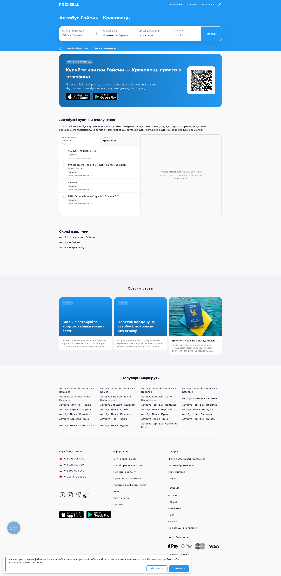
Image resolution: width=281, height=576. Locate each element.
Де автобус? (207, 4)
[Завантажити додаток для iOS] (78, 96)
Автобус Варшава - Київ (74, 418)
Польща (172, 501)
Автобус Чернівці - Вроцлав (199, 404)
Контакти (192, 4)
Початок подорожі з (73, 31)
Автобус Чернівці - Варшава (158, 404)
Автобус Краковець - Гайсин (77, 237)
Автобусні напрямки (77, 48)
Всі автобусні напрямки (182, 528)
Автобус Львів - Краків (114, 409)
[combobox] (62, 35)
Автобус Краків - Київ (154, 418)
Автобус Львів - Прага (154, 414)
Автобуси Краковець (72, 247)
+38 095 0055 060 (74, 458)
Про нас (118, 504)
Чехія (171, 515)
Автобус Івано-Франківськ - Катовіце (199, 390)
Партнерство (121, 498)
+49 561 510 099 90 (75, 476)
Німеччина (174, 508)
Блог (116, 491)
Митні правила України (127, 465)
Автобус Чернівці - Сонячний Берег (159, 425)
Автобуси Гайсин (69, 242)
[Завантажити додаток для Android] (105, 96)
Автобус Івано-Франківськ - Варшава (76, 390)
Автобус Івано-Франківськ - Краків (117, 390)
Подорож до (110, 31)
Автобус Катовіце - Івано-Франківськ (116, 398)
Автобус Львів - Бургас (114, 425)
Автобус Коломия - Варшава (199, 398)
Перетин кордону (124, 472)
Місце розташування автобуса (186, 459)
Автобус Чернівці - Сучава (198, 418)
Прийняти (179, 568)
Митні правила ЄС (124, 459)
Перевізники (176, 4)
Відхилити (156, 568)
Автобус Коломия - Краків (75, 404)
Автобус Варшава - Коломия (117, 404)
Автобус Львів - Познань (115, 414)
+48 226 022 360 (74, 464)
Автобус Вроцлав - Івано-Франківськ (157, 398)
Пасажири (178, 31)
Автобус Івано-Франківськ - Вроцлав (158, 390)
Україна (173, 495)
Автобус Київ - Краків (113, 418)
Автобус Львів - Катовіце (74, 414)
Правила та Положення (127, 478)
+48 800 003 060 (74, 470)
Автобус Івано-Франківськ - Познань (76, 398)
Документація (176, 472)
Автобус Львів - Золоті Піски (76, 425)
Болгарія (173, 521)
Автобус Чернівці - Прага (75, 409)
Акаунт (172, 478)
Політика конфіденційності (130, 485)
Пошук (211, 33)
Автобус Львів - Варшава (156, 409)
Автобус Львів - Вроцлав (197, 409)
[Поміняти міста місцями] (97, 33)
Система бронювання (181, 465)
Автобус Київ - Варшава (197, 414)
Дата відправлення (149, 31)
